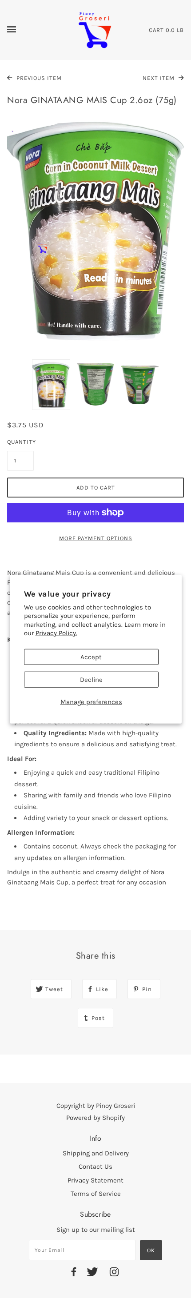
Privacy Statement (95, 1180)
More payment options (95, 538)
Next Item (159, 78)
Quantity (20, 441)
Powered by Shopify (95, 1118)
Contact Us (95, 1167)
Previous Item (38, 78)
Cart (156, 30)
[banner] (95, 29)
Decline (91, 679)
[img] (73, 1273)
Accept (91, 657)
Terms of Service (96, 1194)
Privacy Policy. (56, 633)
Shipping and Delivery (96, 1153)
